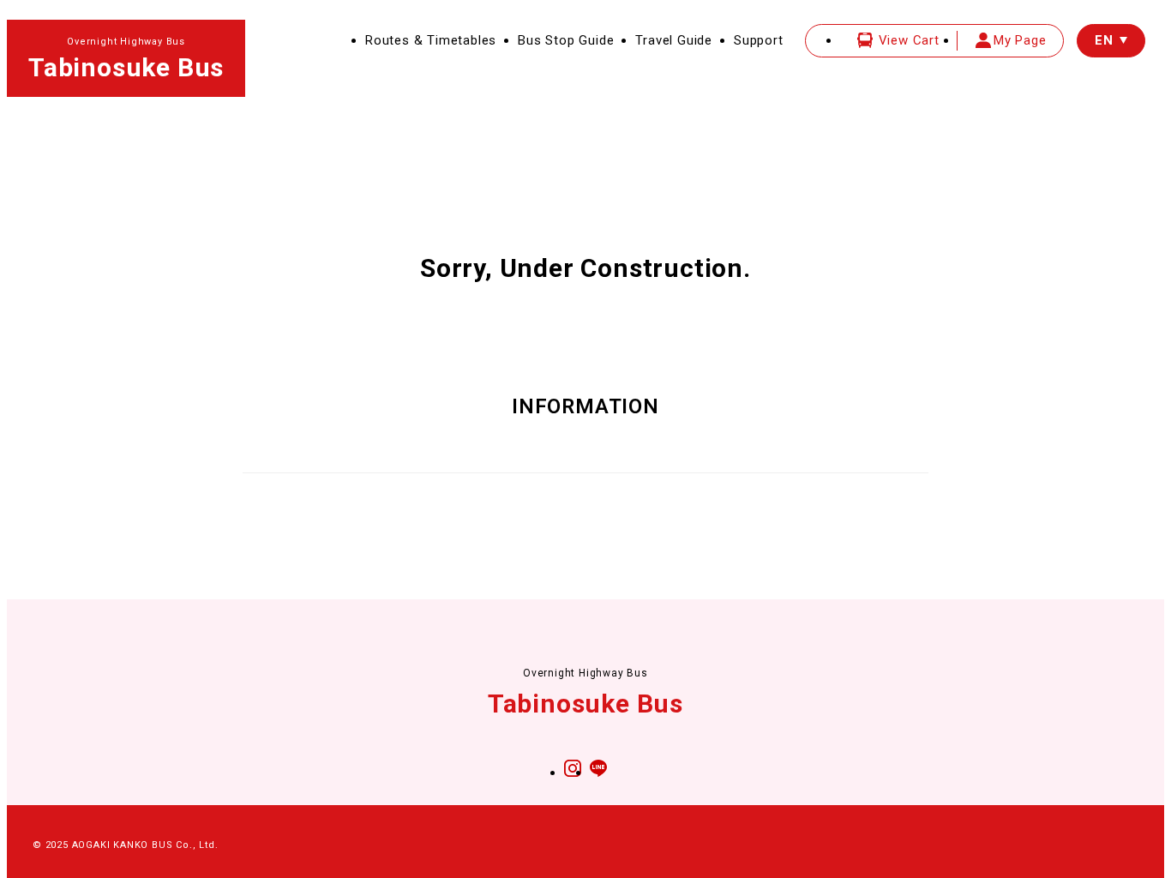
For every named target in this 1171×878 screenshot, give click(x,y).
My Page (1020, 40)
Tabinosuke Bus (126, 59)
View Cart (909, 40)
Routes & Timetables (430, 40)
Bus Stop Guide (566, 40)
